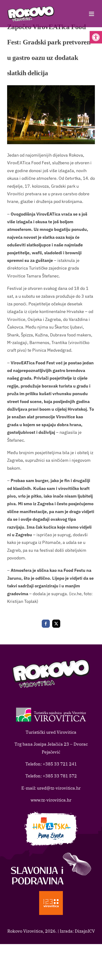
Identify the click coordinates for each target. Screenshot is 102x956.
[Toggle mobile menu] (92, 14)
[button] (96, 37)
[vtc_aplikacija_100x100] (51, 893)
